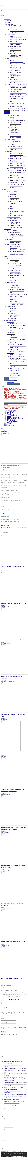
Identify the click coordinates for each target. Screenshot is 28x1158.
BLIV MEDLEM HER (14, 999)
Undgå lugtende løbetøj (18, 87)
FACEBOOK (7, 424)
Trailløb (13, 316)
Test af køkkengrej (17, 254)
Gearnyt (13, 27)
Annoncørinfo (12, 419)
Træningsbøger (15, 137)
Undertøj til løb (16, 43)
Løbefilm (13, 280)
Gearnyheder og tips (14, 25)
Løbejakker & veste (16, 37)
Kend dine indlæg (16, 106)
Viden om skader (15, 218)
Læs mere (22, 1156)
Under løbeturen (16, 146)
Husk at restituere (16, 182)
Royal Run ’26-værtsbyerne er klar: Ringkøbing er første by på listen (15, 403)
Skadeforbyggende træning (17, 205)
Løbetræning (11, 113)
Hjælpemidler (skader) (5, 643)
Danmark (13, 308)
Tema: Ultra (14, 160)
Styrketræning (12, 139)
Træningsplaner (15, 136)
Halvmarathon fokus (7, 753)
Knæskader (13, 194)
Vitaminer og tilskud (17, 235)
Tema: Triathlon (15, 158)
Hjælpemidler (14, 223)
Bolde (12, 206)
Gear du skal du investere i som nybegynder (15, 375)
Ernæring (7, 229)
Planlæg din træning (17, 180)
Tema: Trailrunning (16, 155)
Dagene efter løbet (17, 344)
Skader (6, 189)
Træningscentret (16, 148)
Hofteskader (14, 198)
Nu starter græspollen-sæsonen (11, 1099)
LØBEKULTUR (8, 256)
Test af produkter (13, 244)
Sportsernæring (13, 230)
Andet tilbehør (15, 56)
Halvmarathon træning (18, 120)
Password (3, 506)
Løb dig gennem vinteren (18, 359)
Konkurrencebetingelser (15, 418)
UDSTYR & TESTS (9, 24)
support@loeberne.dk (13, 521)
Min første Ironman (17, 303)
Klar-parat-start (10, 320)
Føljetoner (11, 282)
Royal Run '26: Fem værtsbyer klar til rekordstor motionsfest (15, 398)
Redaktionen (3, 469)
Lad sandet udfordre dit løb (10, 1089)
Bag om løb (10, 268)
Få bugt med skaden (17, 304)
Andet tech (14, 53)
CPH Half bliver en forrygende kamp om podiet (14, 394)
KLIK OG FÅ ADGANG (6, 497)
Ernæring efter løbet (18, 351)
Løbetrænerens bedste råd (16, 168)
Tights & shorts (15, 41)
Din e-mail (4, 1022)
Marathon (13, 313)
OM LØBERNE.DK (9, 414)
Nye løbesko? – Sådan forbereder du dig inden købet (18, 100)
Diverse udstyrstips (17, 29)
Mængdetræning (15, 124)
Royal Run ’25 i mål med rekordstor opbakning (15, 1094)
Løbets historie (15, 273)
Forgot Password (5, 516)
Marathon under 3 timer (18, 294)
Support (9, 413)
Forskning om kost (16, 234)
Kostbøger (10, 239)
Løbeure (12, 51)
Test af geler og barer (18, 249)
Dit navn (3, 1018)
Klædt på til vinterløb (18, 86)
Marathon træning (16, 122)
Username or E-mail (6, 503)
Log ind (11, 382)
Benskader (13, 196)
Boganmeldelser (15, 279)
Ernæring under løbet (18, 339)
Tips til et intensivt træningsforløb (12, 978)
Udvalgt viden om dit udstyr (17, 84)
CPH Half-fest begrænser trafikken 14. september (13, 392)
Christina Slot (3, 680)
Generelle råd (15, 115)
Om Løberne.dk (12, 415)
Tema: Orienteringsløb (18, 156)
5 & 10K (12, 118)
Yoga (11, 210)
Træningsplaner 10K (5, 870)
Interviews (10, 258)
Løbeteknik (13, 125)
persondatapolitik (21, 1027)
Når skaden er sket (13, 217)
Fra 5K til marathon (17, 289)
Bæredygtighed (15, 32)
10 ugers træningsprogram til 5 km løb (13, 603)
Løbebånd (13, 127)
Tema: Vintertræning (17, 153)
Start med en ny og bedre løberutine (12, 566)
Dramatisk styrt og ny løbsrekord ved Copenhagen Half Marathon (15, 389)
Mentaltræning (15, 132)
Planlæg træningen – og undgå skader (13, 640)
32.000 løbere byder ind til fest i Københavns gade (15, 396)
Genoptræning (15, 222)
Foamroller (14, 208)
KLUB (7, 378)
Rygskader (13, 199)
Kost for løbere (15, 232)
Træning (7, 112)
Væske (12, 237)
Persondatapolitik (13, 417)
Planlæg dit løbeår (17, 354)
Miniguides (10, 353)
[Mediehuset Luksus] (14, 1105)
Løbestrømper (15, 44)
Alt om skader (12, 191)
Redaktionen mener (16, 270)
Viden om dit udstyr (17, 31)
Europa (12, 310)
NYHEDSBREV (10, 425)
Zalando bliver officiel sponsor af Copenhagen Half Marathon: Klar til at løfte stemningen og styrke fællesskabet (15, 406)
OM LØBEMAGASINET (10, 410)
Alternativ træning (17, 215)
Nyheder (7, 19)
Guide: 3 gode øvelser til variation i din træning (17, 186)
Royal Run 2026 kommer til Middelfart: (13, 400)
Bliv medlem (12, 380)
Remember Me (6, 509)
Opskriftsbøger (15, 241)
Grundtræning (15, 141)
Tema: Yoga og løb (16, 167)
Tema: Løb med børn (17, 163)
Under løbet (11, 334)
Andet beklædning (16, 46)
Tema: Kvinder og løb (17, 161)
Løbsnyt (9, 20)
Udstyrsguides (12, 34)
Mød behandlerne (16, 263)
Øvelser (12, 142)
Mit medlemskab (14, 384)
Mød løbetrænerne (16, 261)
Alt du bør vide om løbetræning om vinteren (13, 527)
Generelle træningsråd (5, 569)
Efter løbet (11, 340)
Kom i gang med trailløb (18, 368)
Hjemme (12, 144)
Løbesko (12, 36)
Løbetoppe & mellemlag (18, 39)
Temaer (9, 151)
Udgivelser (10, 412)
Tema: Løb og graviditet (18, 165)
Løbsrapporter (12, 306)
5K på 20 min (14, 284)
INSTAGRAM (7, 423)
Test (8, 58)
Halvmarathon (15, 315)
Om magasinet (11, 411)
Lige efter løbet (16, 342)
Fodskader (13, 192)
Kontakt (9, 416)
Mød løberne (14, 260)
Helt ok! (13, 1156)
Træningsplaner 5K (5, 606)
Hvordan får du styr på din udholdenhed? (14, 1087)
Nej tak (17, 1156)
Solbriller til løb (16, 55)
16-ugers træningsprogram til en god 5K (14, 941)
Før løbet (10, 322)
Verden (12, 311)
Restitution (14, 134)
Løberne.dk (3, 642)
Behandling (14, 220)
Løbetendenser (15, 272)
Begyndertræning (16, 117)
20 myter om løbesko (17, 89)
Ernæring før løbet (17, 332)
